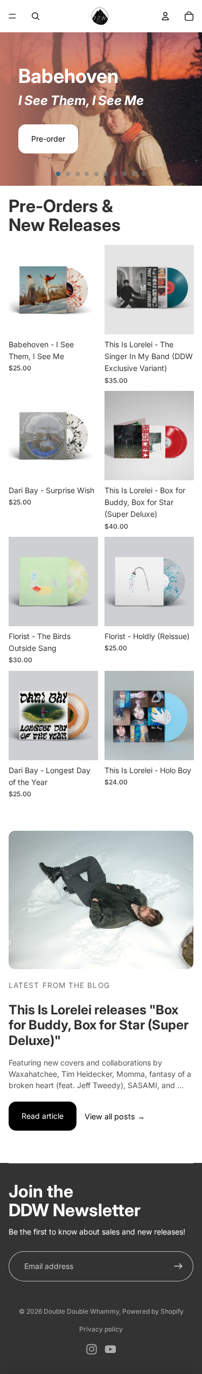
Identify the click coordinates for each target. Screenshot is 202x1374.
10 (144, 174)
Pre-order (48, 138)
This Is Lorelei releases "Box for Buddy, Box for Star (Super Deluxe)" (99, 1025)
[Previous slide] (13, 109)
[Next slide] (189, 109)
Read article (43, 1115)
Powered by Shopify (153, 1311)
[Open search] (35, 16)
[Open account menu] (165, 16)
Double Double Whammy (81, 1311)
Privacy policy (101, 1329)
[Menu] (12, 16)
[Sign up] (178, 1266)
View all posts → (115, 1116)
